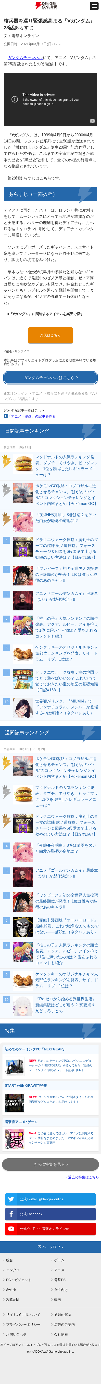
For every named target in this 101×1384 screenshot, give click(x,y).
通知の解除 (62, 1315)
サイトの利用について (23, 1315)
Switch (11, 1290)
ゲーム (59, 1260)
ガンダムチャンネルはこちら (49, 378)
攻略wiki (12, 1300)
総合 (9, 1260)
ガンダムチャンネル (25, 58)
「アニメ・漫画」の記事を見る (32, 416)
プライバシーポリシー (23, 1324)
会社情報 (61, 1334)
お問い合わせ (16, 1334)
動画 (57, 1300)
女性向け (61, 1290)
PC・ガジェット (18, 1280)
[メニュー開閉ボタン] (94, 6)
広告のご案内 (64, 1324)
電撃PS (59, 1280)
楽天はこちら (50, 335)
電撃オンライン (16, 393)
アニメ (37, 393)
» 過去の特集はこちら (82, 1177)
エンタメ (13, 1270)
